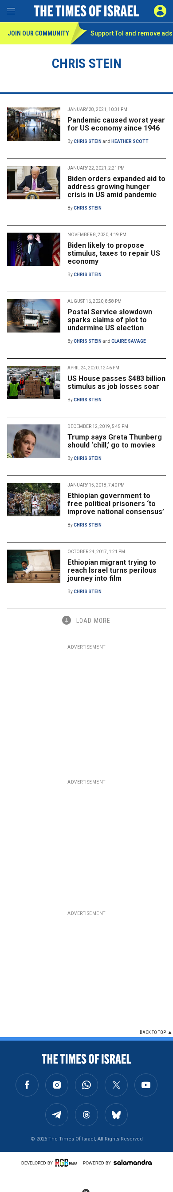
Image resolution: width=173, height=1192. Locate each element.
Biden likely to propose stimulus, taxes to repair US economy (113, 253)
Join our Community (38, 33)
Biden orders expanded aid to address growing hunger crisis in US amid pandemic (116, 186)
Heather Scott (130, 141)
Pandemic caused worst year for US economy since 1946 (116, 124)
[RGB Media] (67, 1163)
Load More (93, 620)
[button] (160, 11)
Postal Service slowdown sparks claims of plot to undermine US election (109, 320)
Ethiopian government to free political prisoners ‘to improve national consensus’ (115, 503)
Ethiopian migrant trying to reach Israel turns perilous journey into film (112, 570)
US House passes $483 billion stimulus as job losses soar (116, 382)
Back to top (153, 1032)
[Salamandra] (133, 1162)
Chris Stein (88, 141)
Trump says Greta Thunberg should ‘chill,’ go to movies (114, 441)
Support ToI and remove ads (131, 33)
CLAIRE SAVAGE (128, 341)
